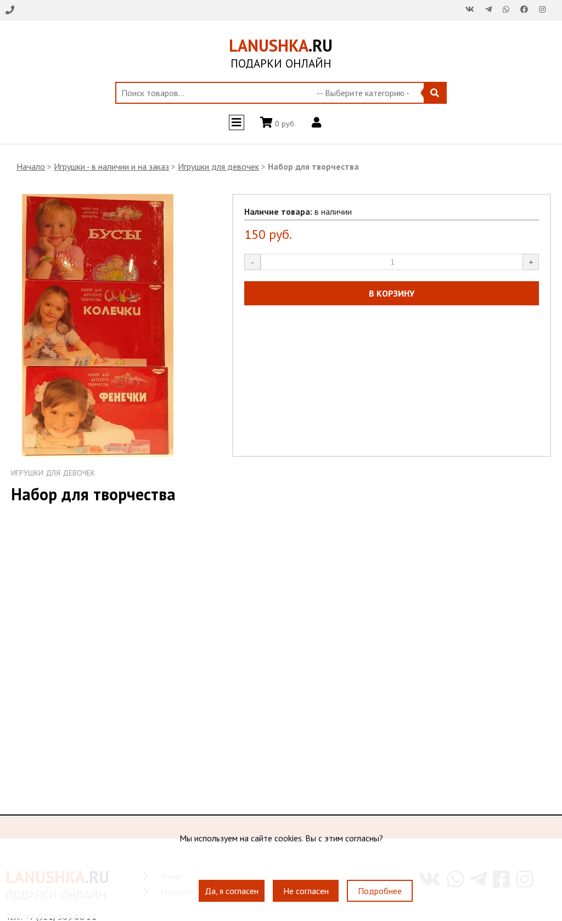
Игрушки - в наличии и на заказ (111, 166)
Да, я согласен (231, 890)
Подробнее (380, 890)
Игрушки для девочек (218, 166)
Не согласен (306, 890)
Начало (30, 166)
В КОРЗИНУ (391, 293)
